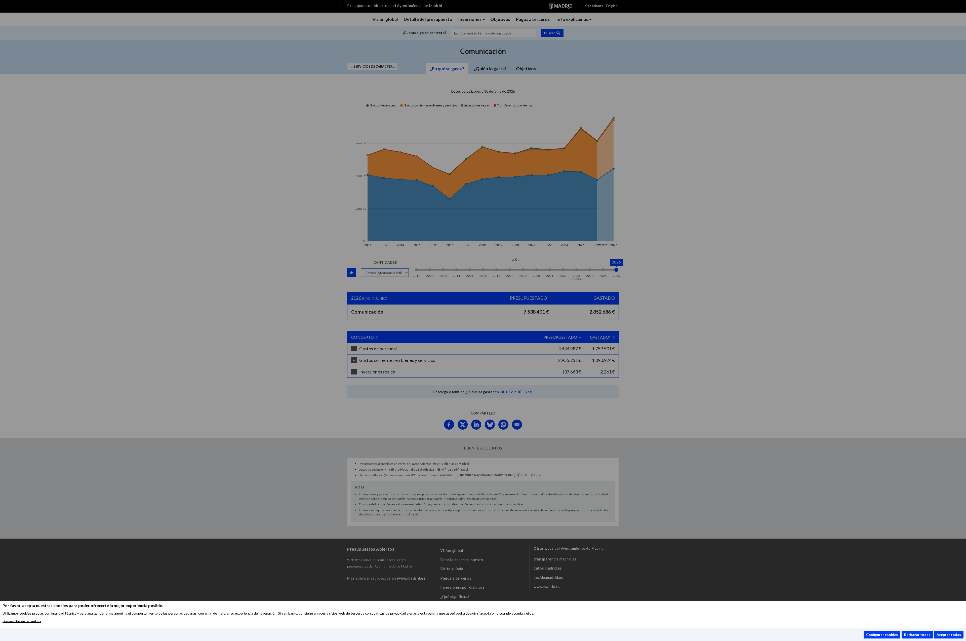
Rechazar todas (917, 634)
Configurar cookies (882, 634)
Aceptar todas (949, 634)
